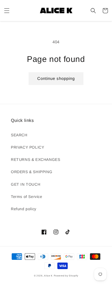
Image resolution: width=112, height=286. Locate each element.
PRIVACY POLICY (27, 147)
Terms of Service (26, 196)
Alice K (48, 275)
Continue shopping (56, 78)
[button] (7, 11)
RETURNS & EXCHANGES (35, 159)
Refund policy (23, 209)
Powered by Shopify (66, 275)
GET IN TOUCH (25, 184)
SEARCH (19, 135)
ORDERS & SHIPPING (31, 172)
